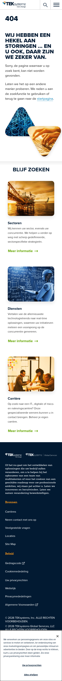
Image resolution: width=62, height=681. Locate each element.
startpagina (45, 98)
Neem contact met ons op (20, 520)
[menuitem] (31, 511)
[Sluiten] (57, 636)
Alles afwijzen (31, 674)
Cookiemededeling (16, 571)
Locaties (10, 536)
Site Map (10, 544)
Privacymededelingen (18, 596)
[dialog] (31, 655)
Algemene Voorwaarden (19, 604)
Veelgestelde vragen (17, 528)
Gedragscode (13, 563)
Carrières (10, 511)
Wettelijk (10, 588)
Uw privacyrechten (16, 580)
